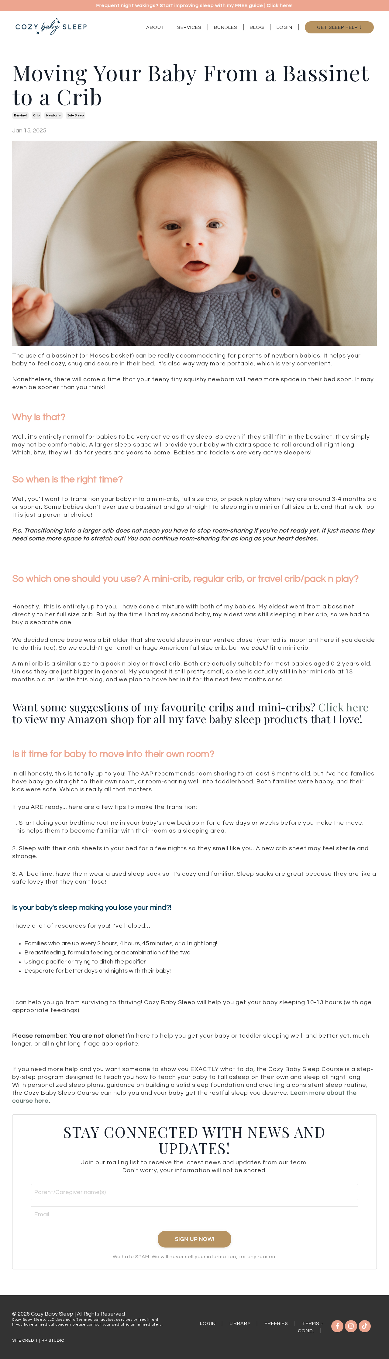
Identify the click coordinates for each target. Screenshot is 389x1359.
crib (36, 115)
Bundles (225, 27)
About (155, 27)
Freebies (276, 1323)
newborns (53, 115)
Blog (257, 27)
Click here (343, 707)
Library (240, 1323)
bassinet (20, 115)
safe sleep (75, 115)
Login (284, 27)
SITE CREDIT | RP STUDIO (38, 1340)
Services (189, 27)
